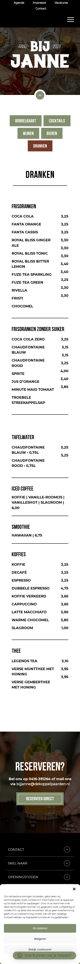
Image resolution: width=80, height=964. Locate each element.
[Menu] (68, 19)
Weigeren (40, 938)
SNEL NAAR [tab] (17, 863)
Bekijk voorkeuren (40, 949)
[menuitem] (19, 3)
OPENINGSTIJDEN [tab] (23, 877)
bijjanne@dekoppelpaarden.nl (43, 784)
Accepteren (40, 928)
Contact (41, 8)
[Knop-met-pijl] (40, 95)
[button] (74, 889)
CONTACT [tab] (16, 849)
